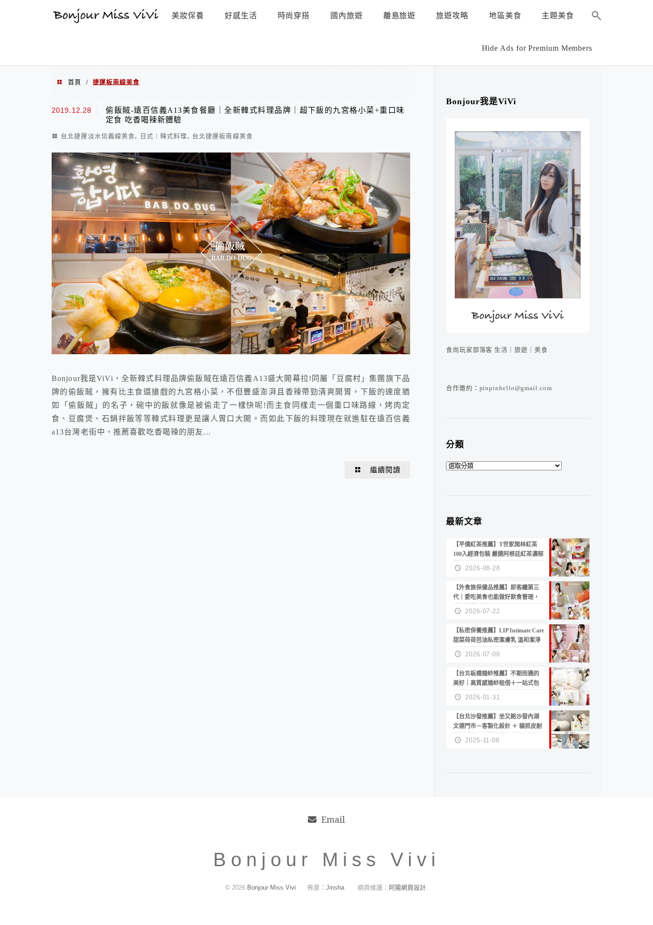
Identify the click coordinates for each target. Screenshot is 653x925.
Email (333, 819)
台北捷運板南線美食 (222, 136)
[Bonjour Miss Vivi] (107, 20)
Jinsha (335, 887)
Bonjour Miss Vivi (272, 887)
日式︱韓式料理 (163, 136)
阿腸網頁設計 (407, 887)
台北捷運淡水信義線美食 (98, 136)
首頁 (74, 82)
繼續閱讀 (385, 470)
